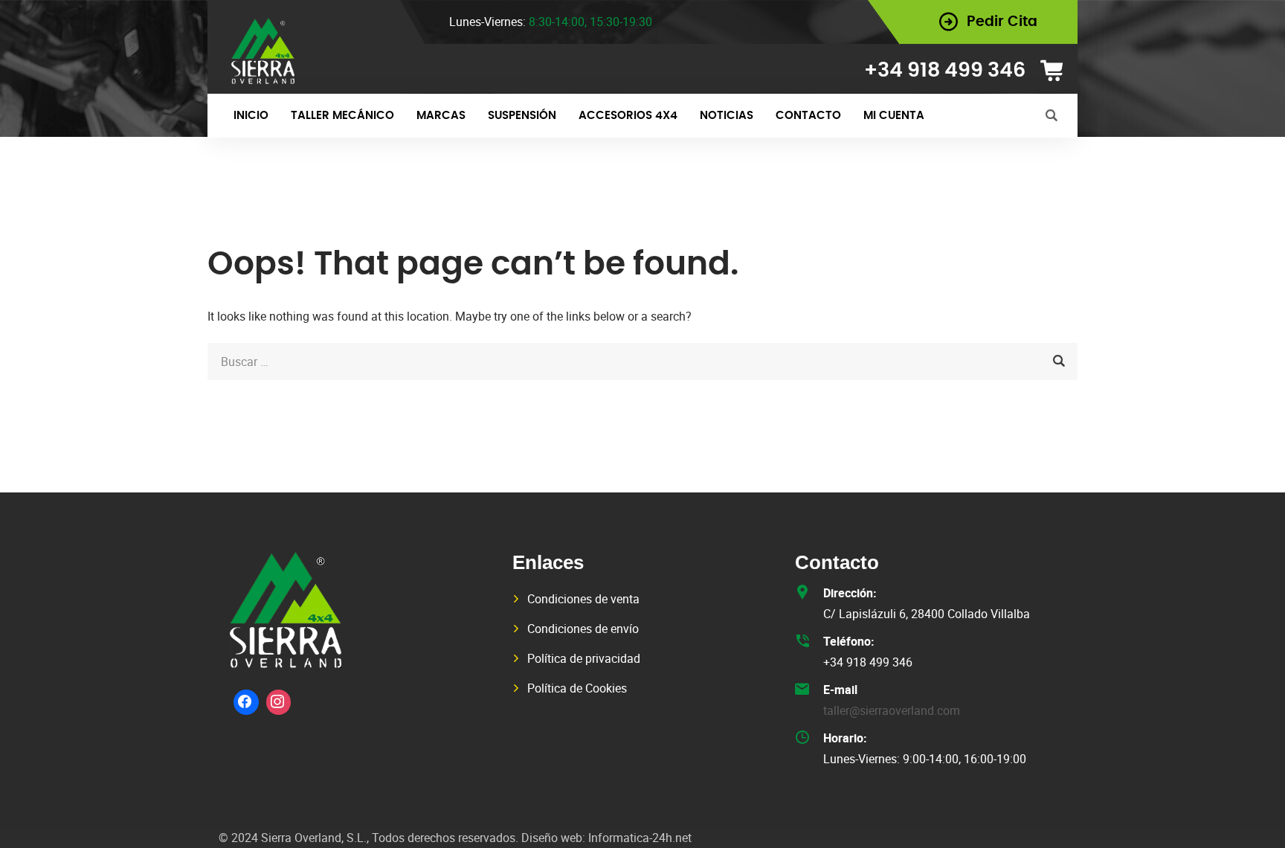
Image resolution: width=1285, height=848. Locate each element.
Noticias (726, 115)
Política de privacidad (583, 658)
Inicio (251, 115)
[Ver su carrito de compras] (1056, 71)
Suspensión (522, 115)
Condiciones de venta (583, 599)
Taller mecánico (342, 115)
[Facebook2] (246, 702)
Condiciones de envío (583, 628)
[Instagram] (279, 702)
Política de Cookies (577, 688)
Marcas (441, 115)
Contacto (808, 115)
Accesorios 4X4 (628, 115)
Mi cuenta (893, 115)
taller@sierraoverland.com (891, 710)
